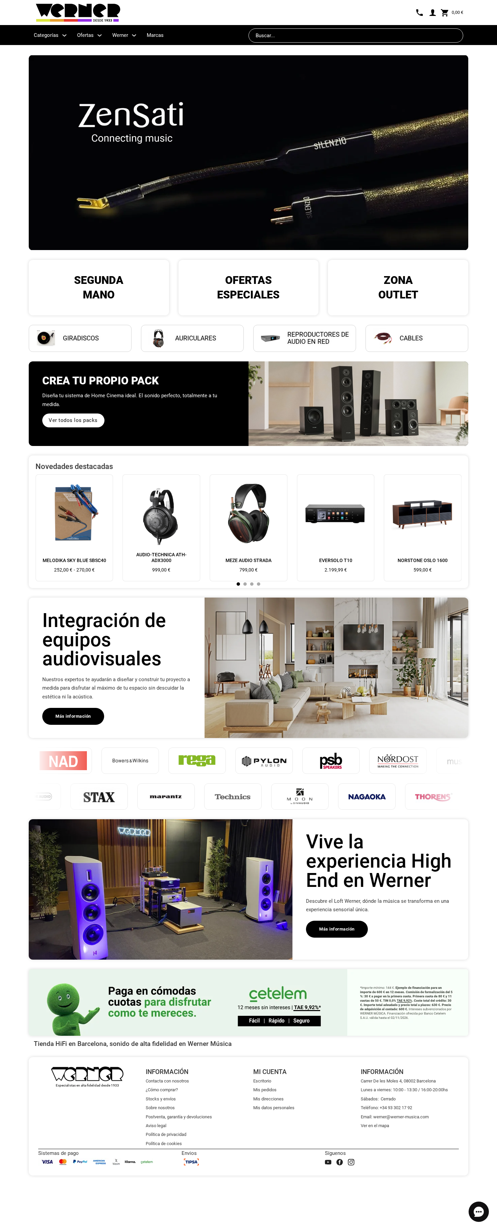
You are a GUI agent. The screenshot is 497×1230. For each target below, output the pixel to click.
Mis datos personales (273, 1107)
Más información (73, 716)
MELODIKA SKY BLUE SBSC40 (74, 560)
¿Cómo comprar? (162, 1089)
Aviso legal (156, 1125)
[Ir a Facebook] (339, 1162)
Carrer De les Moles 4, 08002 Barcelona (398, 1080)
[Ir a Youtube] (328, 1162)
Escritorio (262, 1080)
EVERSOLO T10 (335, 560)
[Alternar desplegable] (64, 35)
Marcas (155, 35)
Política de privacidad (166, 1134)
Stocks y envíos (161, 1098)
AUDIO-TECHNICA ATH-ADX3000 (161, 557)
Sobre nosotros (160, 1107)
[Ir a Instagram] (351, 1162)
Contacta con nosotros (167, 1080)
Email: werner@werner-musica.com (395, 1116)
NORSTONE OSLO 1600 (423, 560)
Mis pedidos (265, 1089)
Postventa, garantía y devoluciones (179, 1116)
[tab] (238, 584)
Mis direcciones (268, 1098)
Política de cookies (164, 1143)
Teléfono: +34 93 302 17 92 (386, 1107)
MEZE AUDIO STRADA (248, 560)
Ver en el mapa (375, 1125)
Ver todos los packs (73, 420)
